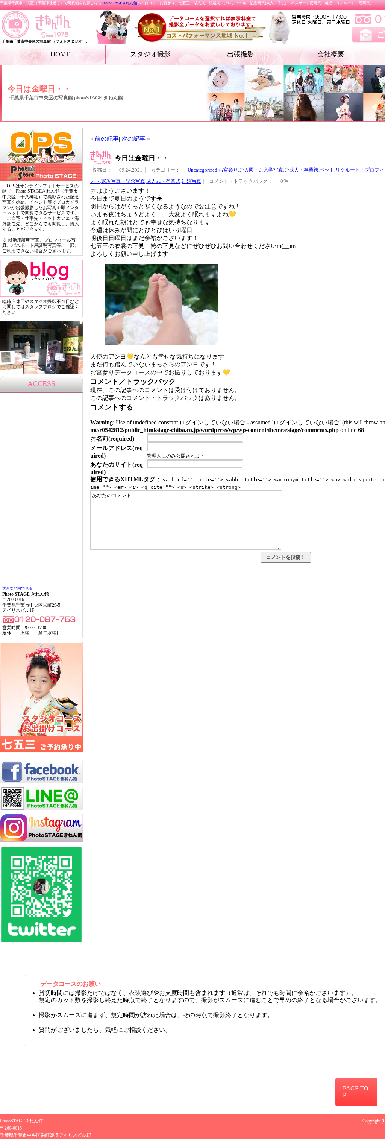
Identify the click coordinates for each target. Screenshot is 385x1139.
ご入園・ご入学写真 (261, 170)
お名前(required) (112, 438)
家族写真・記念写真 (123, 181)
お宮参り (228, 170)
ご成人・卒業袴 (301, 170)
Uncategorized (202, 170)
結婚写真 (191, 181)
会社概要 (330, 54)
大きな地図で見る (17, 588)
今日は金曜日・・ (142, 158)
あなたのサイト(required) (116, 468)
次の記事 (133, 138)
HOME (60, 54)
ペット (327, 170)
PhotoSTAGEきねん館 (119, 3)
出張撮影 (240, 54)
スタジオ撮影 (150, 54)
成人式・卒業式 (163, 181)
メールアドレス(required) (116, 452)
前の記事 (107, 138)
